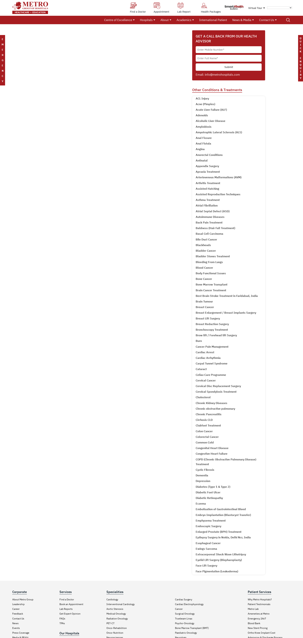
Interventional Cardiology (120, 604)
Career (16, 609)
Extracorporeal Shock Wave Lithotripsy (221, 554)
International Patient (213, 20)
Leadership (18, 604)
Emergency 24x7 (257, 618)
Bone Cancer (204, 279)
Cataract (201, 369)
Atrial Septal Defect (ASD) (213, 211)
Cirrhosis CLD (204, 420)
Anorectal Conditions (209, 155)
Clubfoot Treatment (208, 425)
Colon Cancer (204, 431)
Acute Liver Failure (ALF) (211, 109)
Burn (199, 341)
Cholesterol (203, 397)
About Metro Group (22, 599)
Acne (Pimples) (205, 104)
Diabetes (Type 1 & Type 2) (213, 486)
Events (16, 628)
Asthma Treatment (208, 200)
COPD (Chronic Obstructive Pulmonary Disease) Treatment (226, 462)
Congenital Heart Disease (212, 448)
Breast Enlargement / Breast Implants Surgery (226, 312)
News (15, 623)
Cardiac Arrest (205, 352)
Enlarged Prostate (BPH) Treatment (218, 531)
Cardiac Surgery (183, 599)
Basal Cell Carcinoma (209, 233)
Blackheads (203, 245)
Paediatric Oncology (186, 632)
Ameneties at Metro (259, 613)
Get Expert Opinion (69, 613)
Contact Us (266, 20)
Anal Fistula (203, 143)
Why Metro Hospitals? (260, 599)
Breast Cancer (205, 307)
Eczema (201, 503)
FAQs (62, 618)
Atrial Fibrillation (207, 205)
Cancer (179, 609)
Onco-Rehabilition (116, 628)
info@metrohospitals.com (222, 75)
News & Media (241, 20)
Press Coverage (20, 632)
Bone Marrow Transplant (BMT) (192, 628)
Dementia (202, 475)
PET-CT (110, 623)
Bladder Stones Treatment (213, 256)
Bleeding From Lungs (209, 262)
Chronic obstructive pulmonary (215, 408)
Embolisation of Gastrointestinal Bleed (221, 509)
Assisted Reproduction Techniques (218, 194)
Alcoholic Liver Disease (210, 121)
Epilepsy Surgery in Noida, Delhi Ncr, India (223, 537)
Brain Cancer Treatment (211, 290)
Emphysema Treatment (211, 520)
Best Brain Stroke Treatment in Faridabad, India (227, 296)
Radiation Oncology (117, 618)
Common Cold (205, 442)
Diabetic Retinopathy (209, 498)
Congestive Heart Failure (211, 453)
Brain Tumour (204, 301)
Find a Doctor (66, 599)
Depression (203, 481)
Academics (184, 20)
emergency (3, 60)
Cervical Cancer (206, 380)
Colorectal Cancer (207, 437)
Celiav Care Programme (211, 375)
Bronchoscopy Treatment (212, 329)
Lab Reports (66, 609)
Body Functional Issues (211, 273)
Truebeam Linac (183, 618)
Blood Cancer (204, 267)
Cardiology (112, 599)
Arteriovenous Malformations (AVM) (218, 177)
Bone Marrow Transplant (211, 284)
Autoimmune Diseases (210, 217)
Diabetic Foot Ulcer (208, 492)
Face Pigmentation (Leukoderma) (217, 571)
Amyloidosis (203, 126)
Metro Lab (253, 609)
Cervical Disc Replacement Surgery (218, 386)
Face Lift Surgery (206, 565)
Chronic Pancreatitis (208, 414)
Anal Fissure (204, 138)
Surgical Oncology (185, 613)
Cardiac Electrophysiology (189, 604)
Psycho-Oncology (184, 623)
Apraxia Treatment (208, 171)
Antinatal (202, 160)
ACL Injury (202, 98)
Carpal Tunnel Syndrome (211, 363)
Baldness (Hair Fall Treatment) (215, 228)
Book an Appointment (71, 604)
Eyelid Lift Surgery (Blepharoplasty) (219, 560)
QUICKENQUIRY (300, 58)
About (164, 20)
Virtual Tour (255, 8)
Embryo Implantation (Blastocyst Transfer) (223, 515)
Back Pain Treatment (209, 222)
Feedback (17, 613)
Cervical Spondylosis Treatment (216, 391)
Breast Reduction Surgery (212, 324)
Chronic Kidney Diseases (211, 403)
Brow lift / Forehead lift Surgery (216, 335)
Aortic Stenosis (114, 609)
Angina (200, 149)
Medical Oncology (116, 613)
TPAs (62, 623)
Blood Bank (254, 623)
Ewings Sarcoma (206, 548)
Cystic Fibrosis (205, 469)
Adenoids (202, 115)
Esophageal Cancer (208, 543)
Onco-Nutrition (114, 632)
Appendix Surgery (207, 166)
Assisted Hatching (207, 188)
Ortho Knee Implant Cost (261, 632)
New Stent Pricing (257, 628)
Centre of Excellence (118, 20)
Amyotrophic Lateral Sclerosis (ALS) (219, 132)
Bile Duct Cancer (206, 239)
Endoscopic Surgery (208, 526)
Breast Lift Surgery (208, 318)
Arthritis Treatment (208, 183)
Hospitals (146, 20)
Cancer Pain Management (212, 346)
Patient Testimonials (259, 604)
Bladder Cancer (206, 250)
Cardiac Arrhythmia (208, 358)
